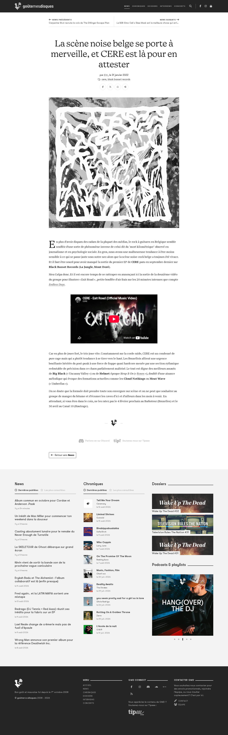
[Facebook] (200, 6)
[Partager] (125, 87)
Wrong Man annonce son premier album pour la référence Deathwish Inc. (44, 641)
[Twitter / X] (110, 87)
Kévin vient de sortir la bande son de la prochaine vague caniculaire (40, 564)
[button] (175, 639)
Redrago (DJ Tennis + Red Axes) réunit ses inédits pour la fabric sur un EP (42, 610)
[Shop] (211, 6)
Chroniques (138, 6)
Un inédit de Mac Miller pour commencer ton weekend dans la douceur (43, 517)
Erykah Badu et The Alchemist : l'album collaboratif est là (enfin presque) (39, 579)
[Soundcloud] (156, 687)
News (127, 6)
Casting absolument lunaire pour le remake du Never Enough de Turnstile (44, 533)
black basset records (119, 79)
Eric (106, 75)
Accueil (87, 685)
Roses (140, 373)
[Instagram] (205, 6)
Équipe (181, 705)
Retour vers (64, 455)
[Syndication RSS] (131, 694)
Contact (183, 701)
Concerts (179, 6)
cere (104, 79)
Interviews (166, 6)
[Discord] (148, 687)
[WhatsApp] (118, 87)
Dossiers (153, 6)
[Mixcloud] (164, 687)
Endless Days (57, 284)
